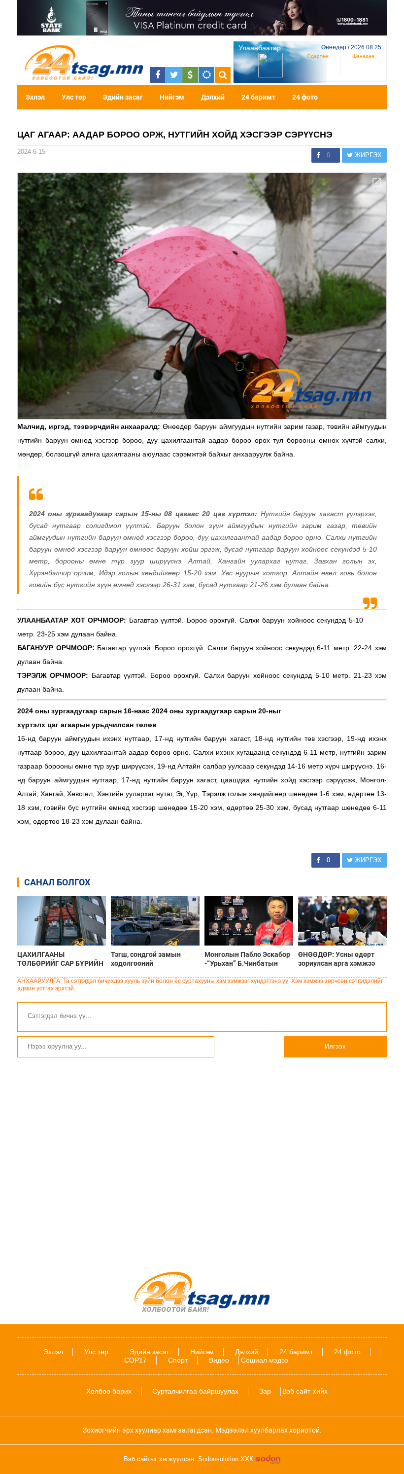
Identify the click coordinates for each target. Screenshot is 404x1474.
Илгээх (335, 1046)
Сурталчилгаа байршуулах (195, 1391)
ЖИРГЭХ (367, 155)
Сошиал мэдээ (264, 1360)
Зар (265, 1391)
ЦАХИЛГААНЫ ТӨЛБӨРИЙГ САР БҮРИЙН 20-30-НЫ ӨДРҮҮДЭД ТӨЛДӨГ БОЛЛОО (60, 958)
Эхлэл (35, 97)
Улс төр (74, 97)
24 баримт (258, 97)
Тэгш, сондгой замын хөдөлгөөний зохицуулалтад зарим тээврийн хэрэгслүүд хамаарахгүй (147, 958)
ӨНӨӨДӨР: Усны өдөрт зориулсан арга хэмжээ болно (336, 958)
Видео (219, 1360)
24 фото (305, 97)
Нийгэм (172, 97)
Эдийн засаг (123, 97)
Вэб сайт (296, 1391)
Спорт (178, 1360)
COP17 (135, 1360)
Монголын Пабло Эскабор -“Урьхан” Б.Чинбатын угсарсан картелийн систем (247, 958)
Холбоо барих (109, 1391)
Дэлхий (213, 97)
